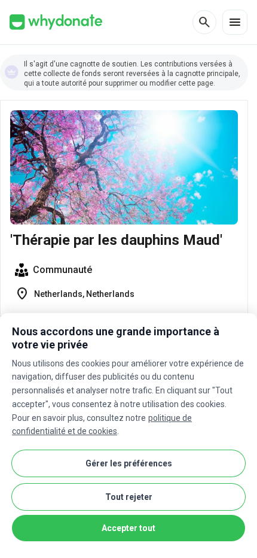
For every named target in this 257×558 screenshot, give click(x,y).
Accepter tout (128, 528)
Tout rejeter (128, 497)
